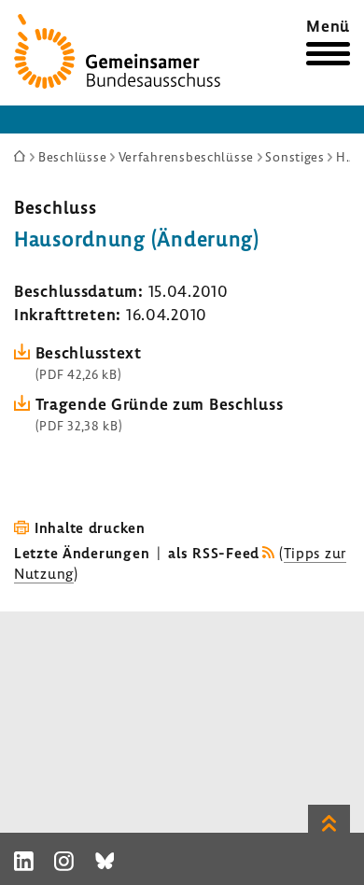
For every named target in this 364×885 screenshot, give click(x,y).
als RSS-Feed (213, 552)
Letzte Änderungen (81, 552)
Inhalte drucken (90, 527)
